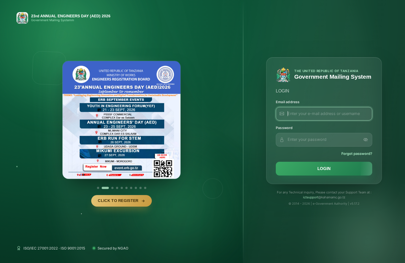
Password (284, 128)
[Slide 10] (145, 188)
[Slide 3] (110, 188)
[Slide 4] (117, 188)
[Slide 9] (140, 188)
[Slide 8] (136, 188)
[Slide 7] (131, 188)
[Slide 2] (103, 188)
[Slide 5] (122, 188)
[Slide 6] (126, 188)
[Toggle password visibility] (365, 139)
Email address (288, 102)
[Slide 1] (98, 188)
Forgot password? (356, 153)
